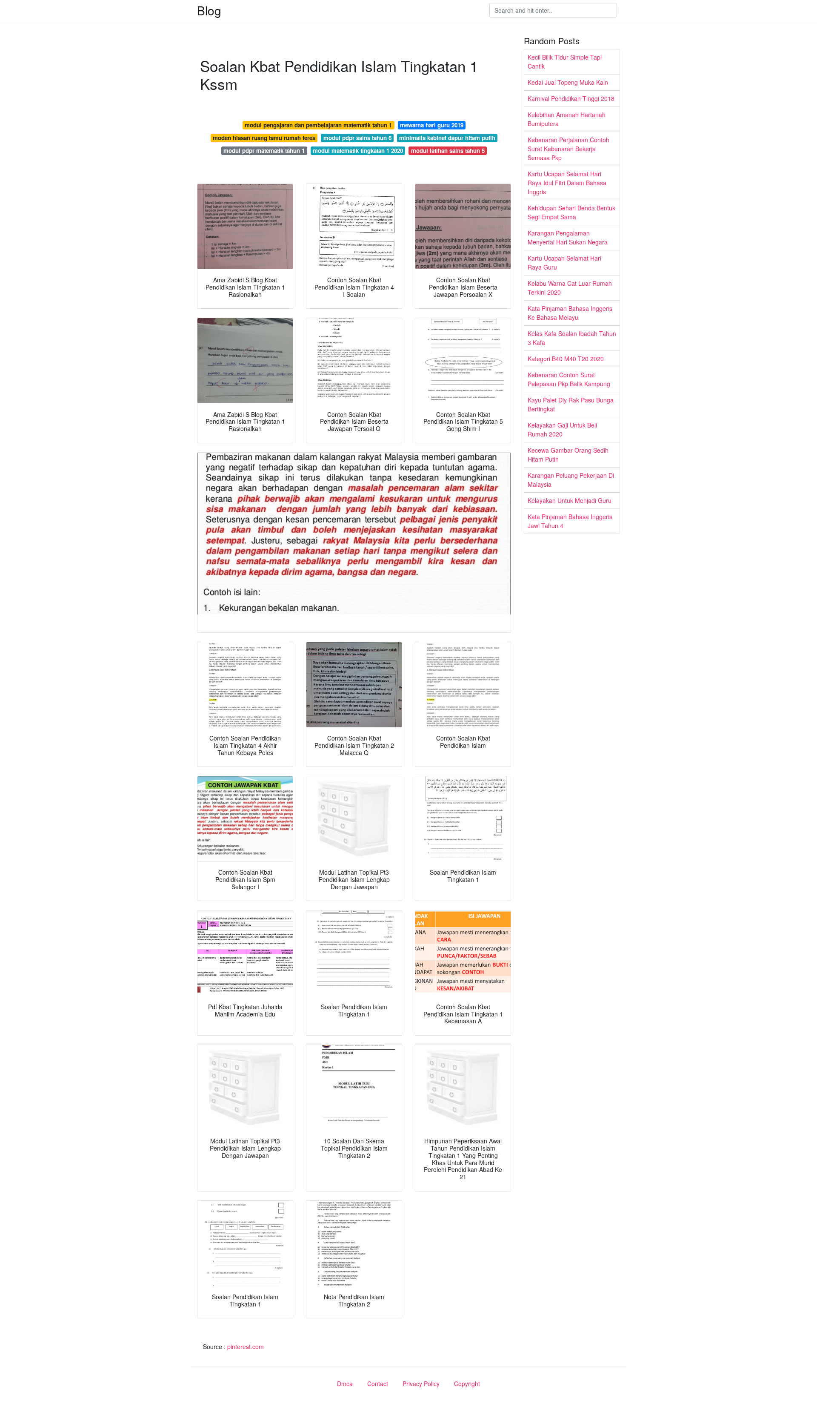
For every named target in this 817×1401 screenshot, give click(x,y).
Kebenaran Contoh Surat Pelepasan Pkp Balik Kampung (569, 379)
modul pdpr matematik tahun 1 (264, 150)
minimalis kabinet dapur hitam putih (447, 138)
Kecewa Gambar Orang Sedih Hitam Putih (568, 454)
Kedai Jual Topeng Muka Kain (568, 82)
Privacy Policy (421, 1383)
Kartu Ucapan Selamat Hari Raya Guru (564, 262)
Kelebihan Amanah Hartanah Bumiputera (567, 119)
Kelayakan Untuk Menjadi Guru (569, 500)
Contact (377, 1383)
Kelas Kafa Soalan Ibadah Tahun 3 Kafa (572, 338)
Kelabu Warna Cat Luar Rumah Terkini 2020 (570, 287)
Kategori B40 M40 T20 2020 (566, 358)
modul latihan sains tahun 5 (448, 150)
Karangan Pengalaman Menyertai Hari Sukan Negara (568, 237)
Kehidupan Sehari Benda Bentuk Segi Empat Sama (571, 212)
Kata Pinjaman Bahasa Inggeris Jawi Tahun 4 (570, 521)
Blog (209, 10)
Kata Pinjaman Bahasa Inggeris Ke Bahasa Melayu (570, 313)
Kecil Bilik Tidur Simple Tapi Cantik (565, 61)
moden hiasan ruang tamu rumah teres (264, 138)
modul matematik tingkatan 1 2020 (358, 150)
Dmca (345, 1383)
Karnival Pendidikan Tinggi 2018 (571, 98)
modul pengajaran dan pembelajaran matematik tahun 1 (318, 125)
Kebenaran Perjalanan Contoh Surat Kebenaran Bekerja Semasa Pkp (568, 148)
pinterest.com (245, 1346)
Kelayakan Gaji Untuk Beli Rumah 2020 (562, 429)
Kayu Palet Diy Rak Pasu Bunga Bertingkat (571, 404)
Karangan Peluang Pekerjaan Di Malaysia (571, 479)
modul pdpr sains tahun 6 (357, 138)
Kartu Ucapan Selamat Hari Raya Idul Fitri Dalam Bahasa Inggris (567, 182)
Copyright (467, 1383)
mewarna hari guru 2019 (431, 125)
